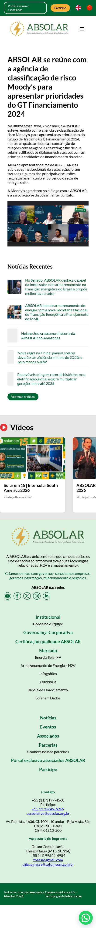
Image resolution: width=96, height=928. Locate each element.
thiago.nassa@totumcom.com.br (48, 864)
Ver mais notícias (23, 397)
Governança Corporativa (48, 632)
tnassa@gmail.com (48, 860)
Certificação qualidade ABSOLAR (48, 641)
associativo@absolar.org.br (48, 813)
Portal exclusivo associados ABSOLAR (48, 760)
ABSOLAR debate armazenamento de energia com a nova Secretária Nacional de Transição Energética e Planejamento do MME (57, 312)
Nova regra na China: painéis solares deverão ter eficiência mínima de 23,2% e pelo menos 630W (50, 357)
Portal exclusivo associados (18, 8)
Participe (60, 8)
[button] (86, 918)
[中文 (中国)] (88, 8)
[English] (77, 8)
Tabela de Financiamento (48, 690)
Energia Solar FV (48, 657)
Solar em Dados (48, 698)
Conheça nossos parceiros (48, 751)
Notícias (48, 717)
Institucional (48, 617)
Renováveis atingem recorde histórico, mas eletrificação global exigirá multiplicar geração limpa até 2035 (51, 379)
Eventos (48, 726)
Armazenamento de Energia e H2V (48, 665)
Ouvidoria (48, 681)
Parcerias (48, 745)
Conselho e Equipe (48, 624)
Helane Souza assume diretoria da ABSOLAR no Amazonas (48, 335)
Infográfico (48, 673)
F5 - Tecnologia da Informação (63, 894)
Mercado (48, 650)
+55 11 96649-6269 (48, 809)
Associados (48, 735)
